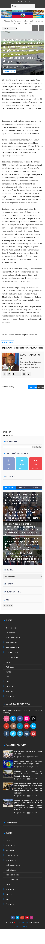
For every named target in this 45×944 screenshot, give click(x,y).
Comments (36, 487)
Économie (8, 605)
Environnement (13, 855)
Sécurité (10, 687)
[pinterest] (25, 2)
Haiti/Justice (12, 643)
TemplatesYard (23, 923)
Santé (8, 672)
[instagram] (31, 917)
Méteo (9, 662)
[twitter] (19, 2)
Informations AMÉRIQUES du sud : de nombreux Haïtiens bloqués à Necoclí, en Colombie (28, 773)
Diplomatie (11, 628)
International (12, 657)
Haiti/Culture (12, 860)
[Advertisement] (22, 412)
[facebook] (15, 2)
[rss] (29, 2)
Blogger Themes (22, 926)
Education (10, 633)
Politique (10, 667)
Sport (8, 682)
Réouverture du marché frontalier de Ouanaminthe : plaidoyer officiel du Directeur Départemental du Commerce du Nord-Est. (22, 530)
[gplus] (22, 2)
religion (10, 691)
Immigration (12, 652)
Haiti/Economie (13, 638)
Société (9, 677)
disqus (41, 387)
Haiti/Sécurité (12, 647)
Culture (9, 841)
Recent (22, 487)
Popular (9, 487)
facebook (33, 387)
